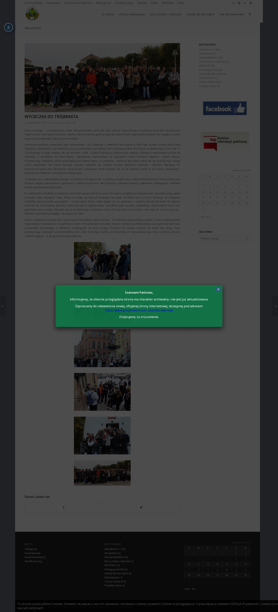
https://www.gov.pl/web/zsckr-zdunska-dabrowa (139, 310)
